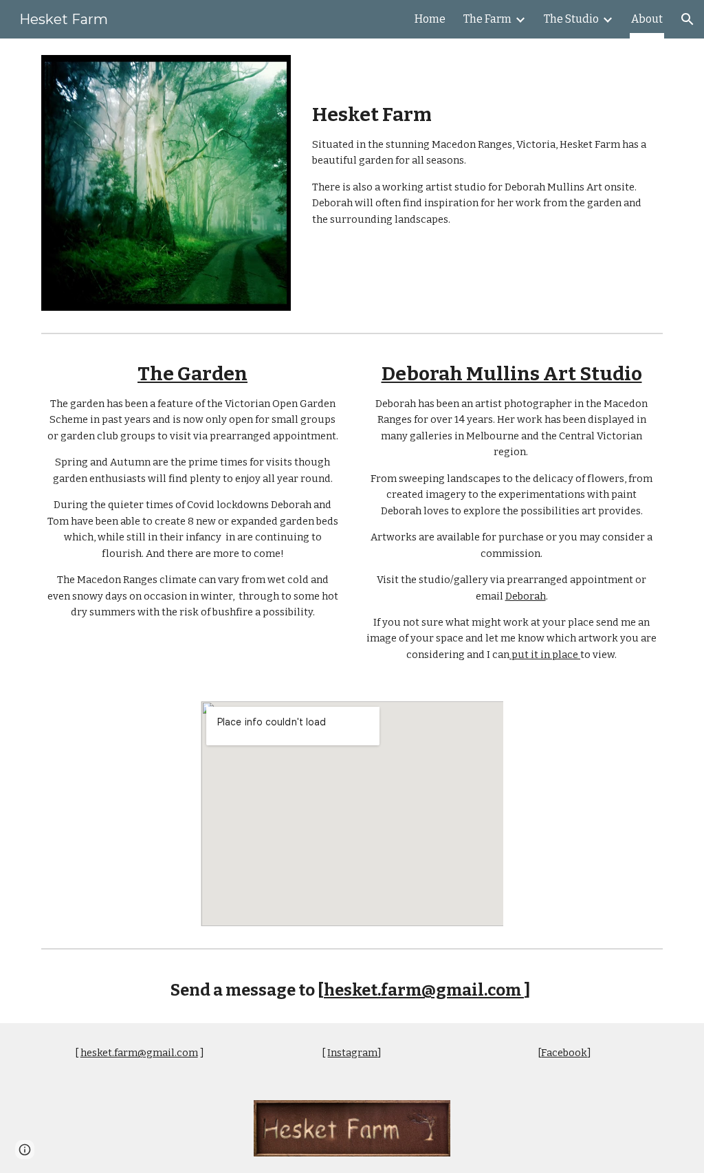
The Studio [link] (571, 18)
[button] (687, 19)
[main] (485, 144)
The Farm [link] (487, 18)
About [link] (647, 18)
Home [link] (430, 18)
